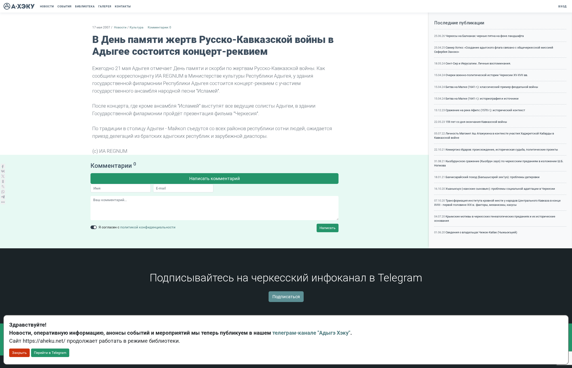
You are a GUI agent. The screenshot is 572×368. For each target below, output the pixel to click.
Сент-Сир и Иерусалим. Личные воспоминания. (478, 63)
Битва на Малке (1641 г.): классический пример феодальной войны (492, 87)
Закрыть (19, 353)
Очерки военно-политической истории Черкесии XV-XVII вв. (487, 75)
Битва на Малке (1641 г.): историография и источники (482, 98)
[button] (134, 6)
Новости (120, 27)
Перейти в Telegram (50, 353)
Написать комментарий (214, 178)
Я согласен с (137, 227)
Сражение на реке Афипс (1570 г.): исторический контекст (485, 110)
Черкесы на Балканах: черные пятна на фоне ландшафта (485, 36)
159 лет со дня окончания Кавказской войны (476, 121)
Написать (328, 228)
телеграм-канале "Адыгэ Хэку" (311, 333)
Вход (562, 6)
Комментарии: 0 (159, 27)
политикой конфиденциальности (147, 227)
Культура (136, 27)
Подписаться (286, 296)
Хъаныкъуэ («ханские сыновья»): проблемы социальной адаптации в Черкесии (500, 188)
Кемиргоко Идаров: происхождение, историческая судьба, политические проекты (502, 149)
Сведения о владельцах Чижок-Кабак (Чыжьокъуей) (481, 232)
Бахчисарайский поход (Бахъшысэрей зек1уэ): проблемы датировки (493, 177)
